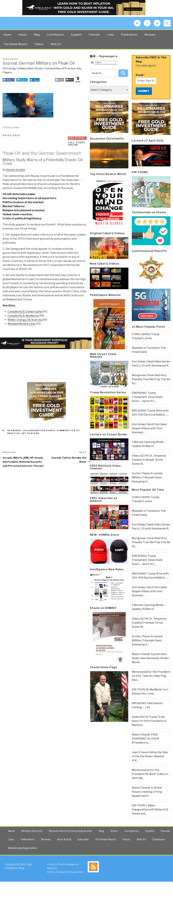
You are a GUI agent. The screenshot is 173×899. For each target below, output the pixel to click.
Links (110, 34)
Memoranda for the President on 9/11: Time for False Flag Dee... (151, 676)
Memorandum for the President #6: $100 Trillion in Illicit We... (150, 774)
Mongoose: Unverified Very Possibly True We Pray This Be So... (151, 379)
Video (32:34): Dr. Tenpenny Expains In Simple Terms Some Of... (149, 459)
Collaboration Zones (30, 68)
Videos (39, 44)
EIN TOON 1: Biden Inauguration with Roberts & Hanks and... (150, 809)
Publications (129, 34)
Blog (37, 34)
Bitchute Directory (31, 830)
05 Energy (9, 68)
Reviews (149, 34)
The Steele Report (15, 44)
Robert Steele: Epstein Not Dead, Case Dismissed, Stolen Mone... (150, 658)
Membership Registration (22, 848)
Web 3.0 (56, 44)
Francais (94, 34)
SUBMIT (143, 91)
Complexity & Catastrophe (25, 311)
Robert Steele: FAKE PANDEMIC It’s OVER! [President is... (145, 738)
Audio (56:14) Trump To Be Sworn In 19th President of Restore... (149, 721)
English (98, 62)
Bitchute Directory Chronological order (70, 830)
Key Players (30, 433)
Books (114, 830)
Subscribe (83, 839)
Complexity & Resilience (23, 315)
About (22, 34)
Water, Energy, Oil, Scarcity (25, 319)
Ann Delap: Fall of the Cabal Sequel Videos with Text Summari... (149, 428)
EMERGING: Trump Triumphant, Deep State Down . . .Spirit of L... (147, 397)
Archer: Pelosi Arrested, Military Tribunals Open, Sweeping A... (147, 477)
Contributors (55, 34)
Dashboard (158, 839)
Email (140, 75)
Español (76, 34)
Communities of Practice (60, 68)
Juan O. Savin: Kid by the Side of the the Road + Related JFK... (150, 756)
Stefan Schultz (15, 169)
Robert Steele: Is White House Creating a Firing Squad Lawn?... (147, 791)
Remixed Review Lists (21, 323)
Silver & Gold (64, 839)
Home (7, 34)
